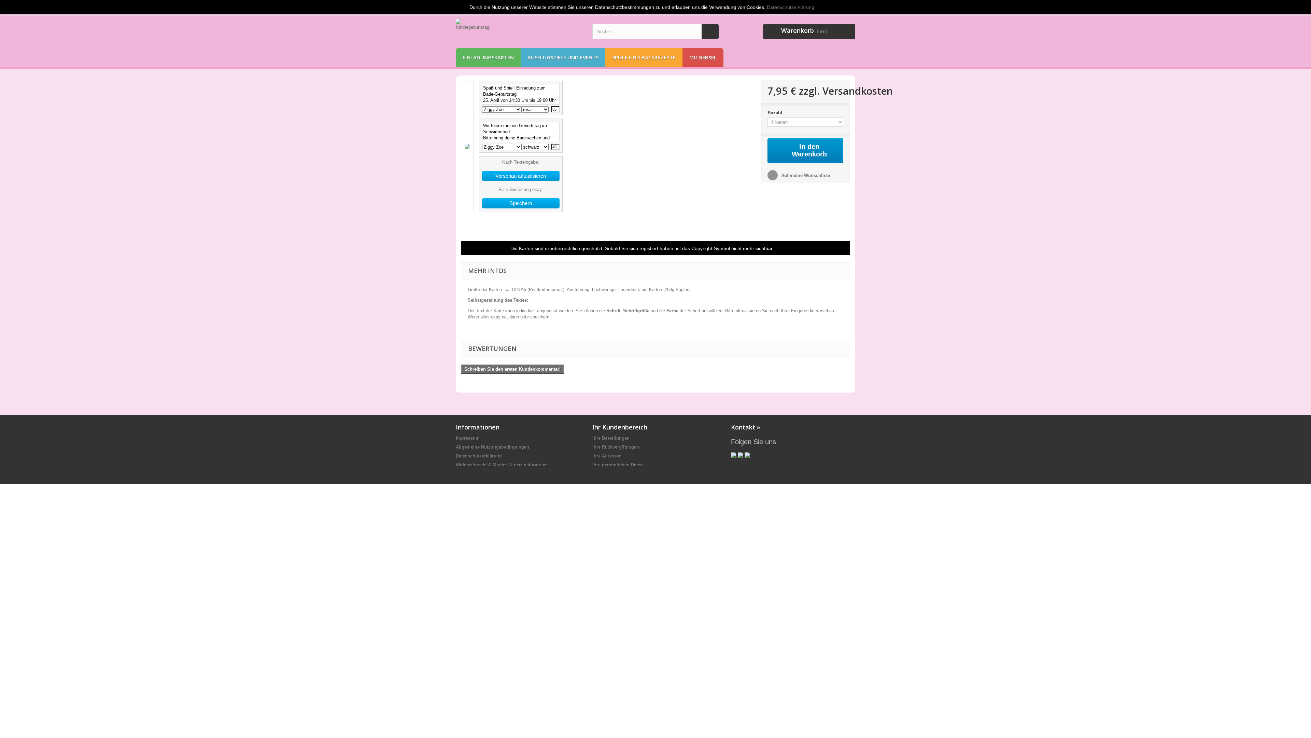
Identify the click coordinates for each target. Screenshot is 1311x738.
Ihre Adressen (607, 456)
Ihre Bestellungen (611, 438)
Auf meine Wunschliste (805, 175)
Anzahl (775, 112)
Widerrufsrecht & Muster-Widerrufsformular (501, 464)
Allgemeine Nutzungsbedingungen (492, 447)
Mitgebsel (703, 57)
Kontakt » (745, 427)
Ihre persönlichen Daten (617, 464)
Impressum (468, 438)
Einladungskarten (488, 57)
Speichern (520, 203)
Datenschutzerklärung (479, 456)
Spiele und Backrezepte (644, 57)
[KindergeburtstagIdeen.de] (519, 31)
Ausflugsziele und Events (562, 57)
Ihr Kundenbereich (619, 427)
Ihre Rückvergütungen (615, 447)
